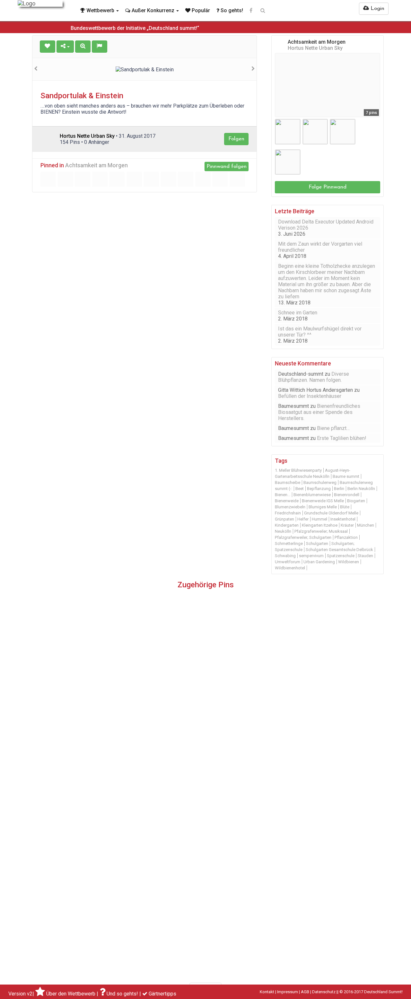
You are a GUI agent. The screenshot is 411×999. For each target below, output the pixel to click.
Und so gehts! (122, 994)
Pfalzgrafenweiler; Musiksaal (321, 531)
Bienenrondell (346, 494)
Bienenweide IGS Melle (323, 500)
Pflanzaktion (346, 537)
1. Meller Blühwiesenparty (298, 470)
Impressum (287, 991)
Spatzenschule (340, 555)
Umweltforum (287, 561)
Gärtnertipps (162, 994)
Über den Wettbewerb (70, 994)
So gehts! (231, 10)
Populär (200, 10)
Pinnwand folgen (226, 166)
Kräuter (347, 525)
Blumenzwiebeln (290, 506)
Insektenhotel (342, 519)
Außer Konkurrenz (153, 10)
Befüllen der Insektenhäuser (309, 396)
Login (376, 8)
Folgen (236, 139)
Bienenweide (287, 500)
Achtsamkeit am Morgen (96, 165)
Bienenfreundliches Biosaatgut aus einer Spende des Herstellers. (319, 412)
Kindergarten (287, 525)
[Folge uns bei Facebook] (251, 10)
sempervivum (311, 555)
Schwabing (285, 555)
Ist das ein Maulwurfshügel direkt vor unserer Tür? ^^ (320, 332)
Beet (299, 488)
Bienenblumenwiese (312, 494)
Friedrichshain (288, 513)
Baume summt (346, 476)
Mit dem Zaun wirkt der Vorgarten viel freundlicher (320, 247)
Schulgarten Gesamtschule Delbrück (339, 549)
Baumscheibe (287, 482)
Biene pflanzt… (333, 428)
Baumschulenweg (320, 482)
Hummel (319, 519)
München (365, 525)
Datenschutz (324, 991)
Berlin (339, 488)
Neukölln (283, 531)
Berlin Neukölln (361, 488)
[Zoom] (83, 46)
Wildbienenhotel (290, 567)
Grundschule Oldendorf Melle (331, 513)
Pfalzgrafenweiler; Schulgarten (303, 537)
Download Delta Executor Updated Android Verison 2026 (325, 225)
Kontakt (267, 991)
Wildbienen (348, 561)
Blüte (344, 506)
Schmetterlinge (289, 543)
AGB (305, 991)
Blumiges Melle (323, 506)
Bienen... (282, 494)
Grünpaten (284, 519)
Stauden (365, 555)
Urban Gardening (319, 561)
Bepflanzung (319, 488)
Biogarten (356, 500)
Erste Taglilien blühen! (341, 438)
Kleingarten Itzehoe (319, 525)
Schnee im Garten (297, 313)
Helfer (303, 519)
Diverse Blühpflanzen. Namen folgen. (313, 377)
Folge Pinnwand (327, 187)
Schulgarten (317, 543)
